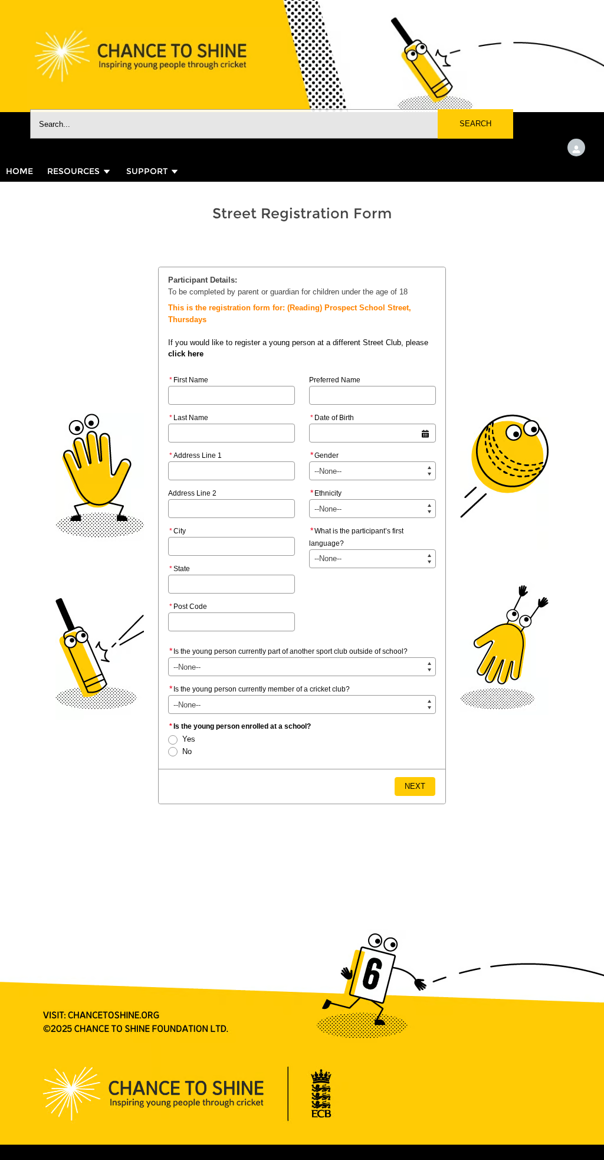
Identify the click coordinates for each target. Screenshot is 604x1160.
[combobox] (271, 124)
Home (19, 171)
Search (475, 123)
